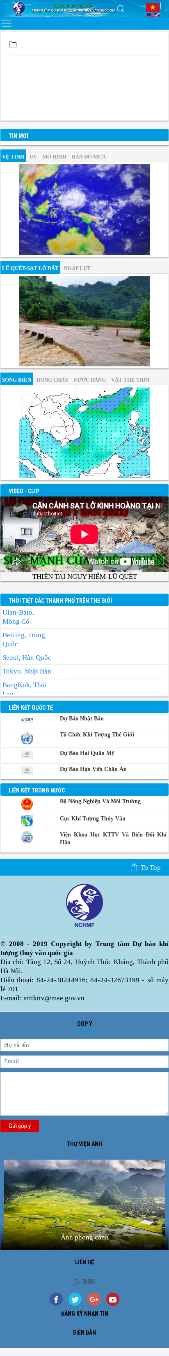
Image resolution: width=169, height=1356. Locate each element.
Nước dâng (90, 380)
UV (33, 157)
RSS (89, 1282)
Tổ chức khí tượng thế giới (97, 735)
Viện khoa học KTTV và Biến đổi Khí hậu (113, 838)
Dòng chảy (53, 380)
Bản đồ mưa (89, 157)
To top (151, 867)
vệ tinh (13, 157)
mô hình (54, 157)
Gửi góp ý (20, 1126)
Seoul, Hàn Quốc (26, 658)
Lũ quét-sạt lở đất (30, 268)
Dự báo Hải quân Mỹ (87, 753)
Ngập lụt (77, 268)
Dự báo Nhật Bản (82, 718)
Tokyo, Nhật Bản (26, 671)
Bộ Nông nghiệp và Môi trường (100, 801)
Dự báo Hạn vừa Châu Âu (93, 769)
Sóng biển (16, 380)
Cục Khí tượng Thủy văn (93, 818)
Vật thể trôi (130, 380)
